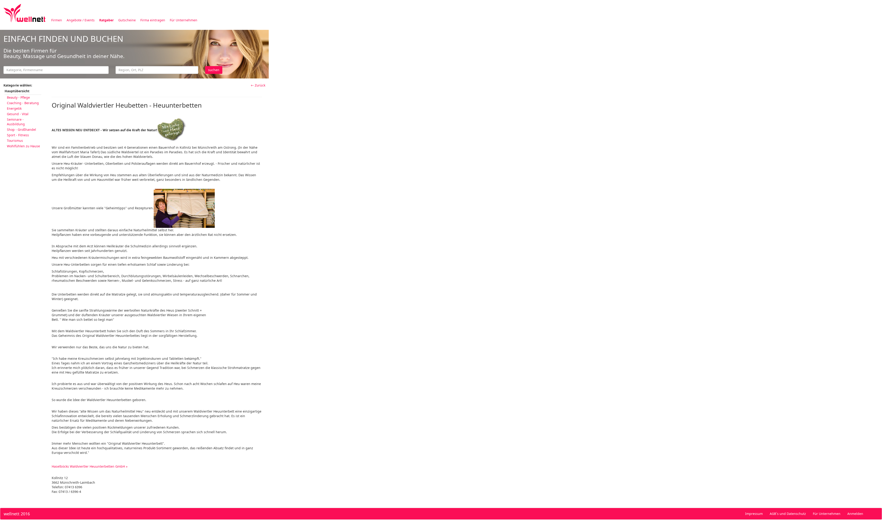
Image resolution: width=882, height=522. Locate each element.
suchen (213, 70)
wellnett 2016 (17, 513)
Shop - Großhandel (21, 129)
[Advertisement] (406, 61)
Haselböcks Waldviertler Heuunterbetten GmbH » (89, 466)
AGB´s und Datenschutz (788, 513)
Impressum (754, 513)
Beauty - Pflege (18, 97)
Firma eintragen (152, 20)
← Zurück (258, 85)
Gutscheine (127, 20)
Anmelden (855, 513)
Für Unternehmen (183, 20)
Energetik (14, 108)
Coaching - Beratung (23, 103)
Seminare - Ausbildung (16, 121)
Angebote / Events (81, 20)
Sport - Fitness (18, 135)
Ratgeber (106, 20)
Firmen (56, 20)
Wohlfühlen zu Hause (23, 146)
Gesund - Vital (17, 114)
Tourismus (15, 140)
